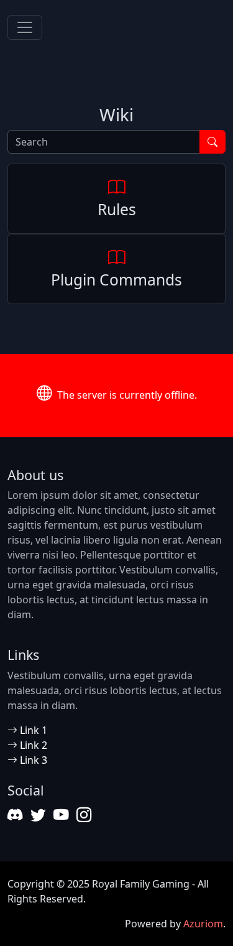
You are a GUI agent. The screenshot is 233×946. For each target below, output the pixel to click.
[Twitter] (38, 815)
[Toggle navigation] (24, 27)
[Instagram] (84, 815)
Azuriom (203, 923)
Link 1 (32, 730)
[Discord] (15, 815)
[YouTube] (61, 815)
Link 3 (32, 760)
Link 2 (32, 745)
